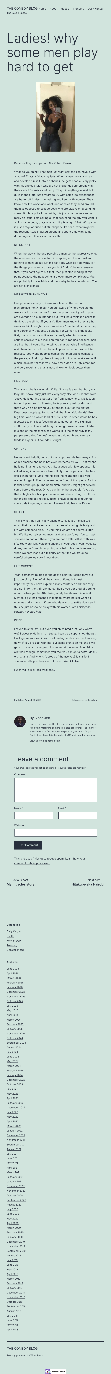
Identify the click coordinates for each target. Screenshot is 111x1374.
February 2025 (15, 1024)
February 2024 (15, 1070)
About (53, 8)
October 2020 (15, 1195)
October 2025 (15, 1001)
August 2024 (14, 1047)
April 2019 (12, 1274)
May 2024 (12, 1061)
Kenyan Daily (14, 940)
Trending (78, 8)
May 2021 (12, 1163)
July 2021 (12, 1153)
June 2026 (13, 968)
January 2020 (15, 1237)
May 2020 (12, 1218)
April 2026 (13, 973)
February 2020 (15, 1232)
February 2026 (15, 982)
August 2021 (14, 1149)
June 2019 (13, 1264)
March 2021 (13, 1172)
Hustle (65, 8)
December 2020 (16, 1186)
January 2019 (14, 1287)
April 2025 (13, 1015)
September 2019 (16, 1251)
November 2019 (16, 1246)
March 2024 (14, 1065)
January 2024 (15, 1075)
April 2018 (12, 1329)
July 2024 (12, 1052)
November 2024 (16, 1033)
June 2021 (13, 1158)
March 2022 (14, 1126)
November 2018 (16, 1297)
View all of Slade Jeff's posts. (45, 740)
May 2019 (12, 1269)
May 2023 (12, 1093)
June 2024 (13, 1056)
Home (42, 8)
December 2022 (16, 1107)
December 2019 (16, 1241)
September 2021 (16, 1144)
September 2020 (16, 1200)
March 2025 (14, 1019)
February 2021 (15, 1176)
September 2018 (16, 1306)
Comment (21, 774)
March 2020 (14, 1227)
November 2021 (16, 1139)
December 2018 (16, 1292)
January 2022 (15, 1130)
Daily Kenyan (96, 8)
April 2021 (12, 1167)
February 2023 (15, 1102)
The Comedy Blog (22, 8)
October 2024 (15, 1038)
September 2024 (16, 1042)
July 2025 (12, 1005)
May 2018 (12, 1325)
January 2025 (15, 1028)
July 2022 (12, 1112)
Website (19, 825)
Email (62, 808)
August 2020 (14, 1204)
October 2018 (14, 1301)
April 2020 (13, 1223)
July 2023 (12, 1089)
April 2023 (13, 1098)
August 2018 (14, 1311)
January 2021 (14, 1181)
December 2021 (16, 1135)
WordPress (36, 1355)
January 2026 (15, 987)
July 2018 (12, 1315)
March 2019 (13, 1278)
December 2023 (16, 1079)
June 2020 (13, 1213)
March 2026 (14, 978)
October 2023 (15, 1084)
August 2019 (14, 1255)
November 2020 (16, 1190)
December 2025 (16, 991)
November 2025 (16, 996)
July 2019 (12, 1260)
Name (18, 808)
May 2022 (12, 1116)
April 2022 (13, 1121)
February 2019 (15, 1283)
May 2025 (12, 1010)
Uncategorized (15, 949)
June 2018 (13, 1320)
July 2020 (12, 1209)
